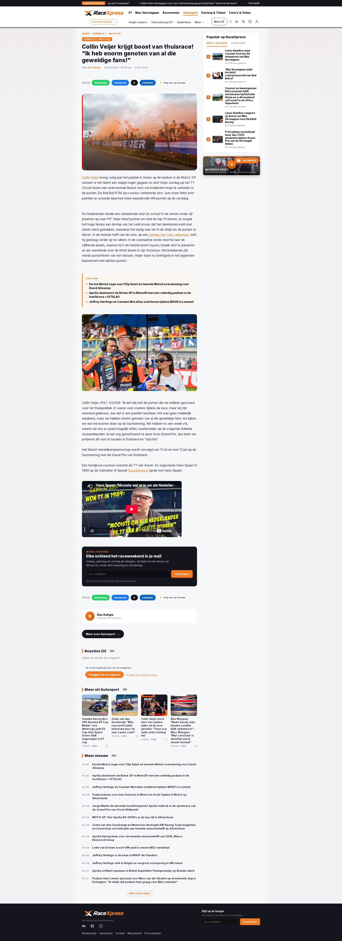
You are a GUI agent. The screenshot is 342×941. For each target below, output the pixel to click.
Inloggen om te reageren (104, 674)
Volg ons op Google (174, 82)
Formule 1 (99, 33)
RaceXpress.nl (138, 470)
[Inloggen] (257, 21)
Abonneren (249, 161)
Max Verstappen (147, 12)
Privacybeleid (152, 933)
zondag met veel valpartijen (169, 234)
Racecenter (171, 12)
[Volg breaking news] (230, 21)
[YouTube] (84, 926)
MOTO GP (115, 33)
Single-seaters (139, 22)
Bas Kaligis (94, 67)
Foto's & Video (240, 12)
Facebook (120, 82)
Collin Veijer (90, 177)
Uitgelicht (238, 43)
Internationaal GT (163, 22)
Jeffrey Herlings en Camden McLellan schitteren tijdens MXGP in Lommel (141, 302)
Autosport (190, 12)
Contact (120, 933)
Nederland (184, 22)
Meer (199, 22)
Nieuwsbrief (135, 933)
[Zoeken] (243, 21)
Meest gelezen (216, 43)
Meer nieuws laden (139, 893)
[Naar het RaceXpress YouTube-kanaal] (231, 165)
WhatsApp (100, 82)
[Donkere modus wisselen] (237, 21)
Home (85, 33)
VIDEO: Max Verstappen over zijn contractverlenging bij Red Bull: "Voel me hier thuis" (151, 3)
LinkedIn (147, 82)
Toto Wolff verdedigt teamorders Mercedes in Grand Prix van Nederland (252, 3)
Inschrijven (182, 573)
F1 (130, 12)
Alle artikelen (103, 21)
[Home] (103, 12)
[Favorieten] (250, 21)
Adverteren (106, 933)
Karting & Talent (213, 12)
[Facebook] (92, 926)
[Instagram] (101, 926)
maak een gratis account (143, 674)
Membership (89, 933)
